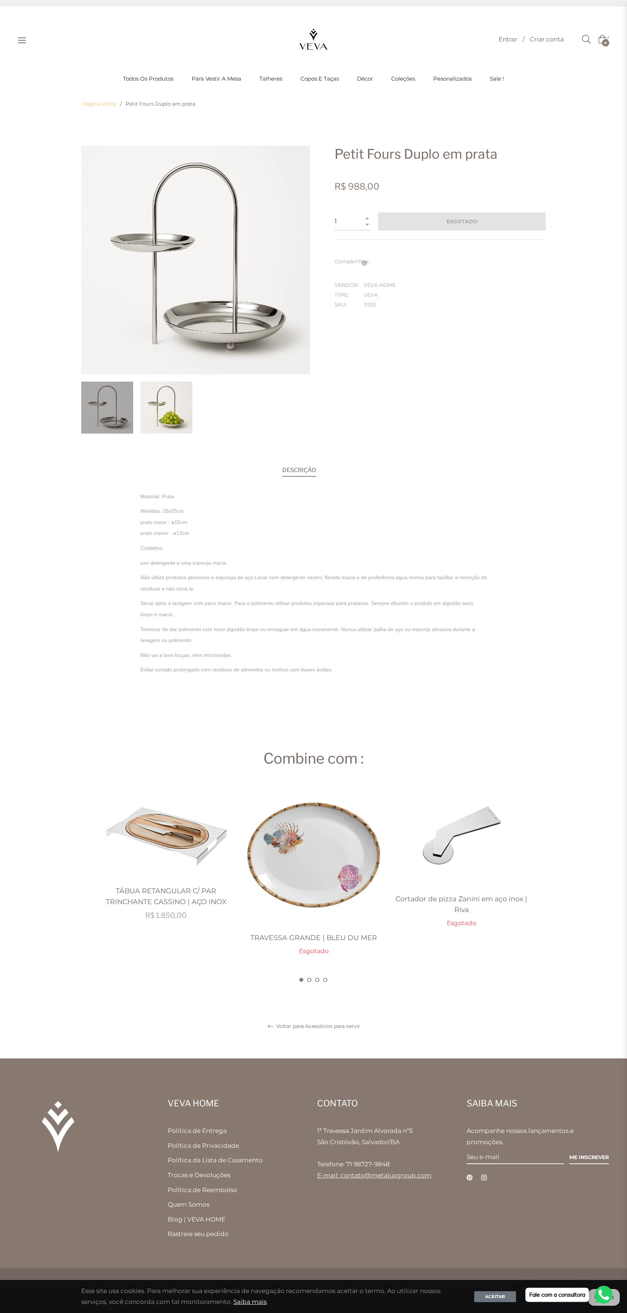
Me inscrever (589, 1157)
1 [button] (301, 980)
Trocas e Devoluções (199, 1175)
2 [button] (309, 980)
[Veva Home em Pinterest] (469, 1177)
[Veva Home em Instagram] (484, 1177)
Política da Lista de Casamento (215, 1160)
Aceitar (495, 1296)
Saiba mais (250, 1301)
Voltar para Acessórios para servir (317, 1026)
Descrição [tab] (299, 470)
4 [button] (325, 980)
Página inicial (99, 104)
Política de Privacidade (203, 1145)
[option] (166, 860)
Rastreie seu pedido (198, 1233)
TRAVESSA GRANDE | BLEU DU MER (313, 938)
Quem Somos (188, 1204)
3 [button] (317, 980)
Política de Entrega (197, 1130)
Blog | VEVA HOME (196, 1219)
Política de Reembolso (202, 1190)
